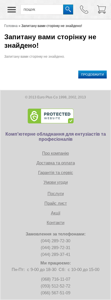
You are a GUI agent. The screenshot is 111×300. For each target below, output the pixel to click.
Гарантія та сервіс (55, 172)
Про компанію (55, 153)
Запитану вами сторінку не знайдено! (51, 26)
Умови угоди (56, 182)
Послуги (56, 193)
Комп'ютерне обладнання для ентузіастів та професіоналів (55, 137)
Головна (11, 26)
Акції (55, 212)
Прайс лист (55, 203)
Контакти (55, 222)
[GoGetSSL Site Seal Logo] (55, 116)
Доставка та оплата (55, 162)
